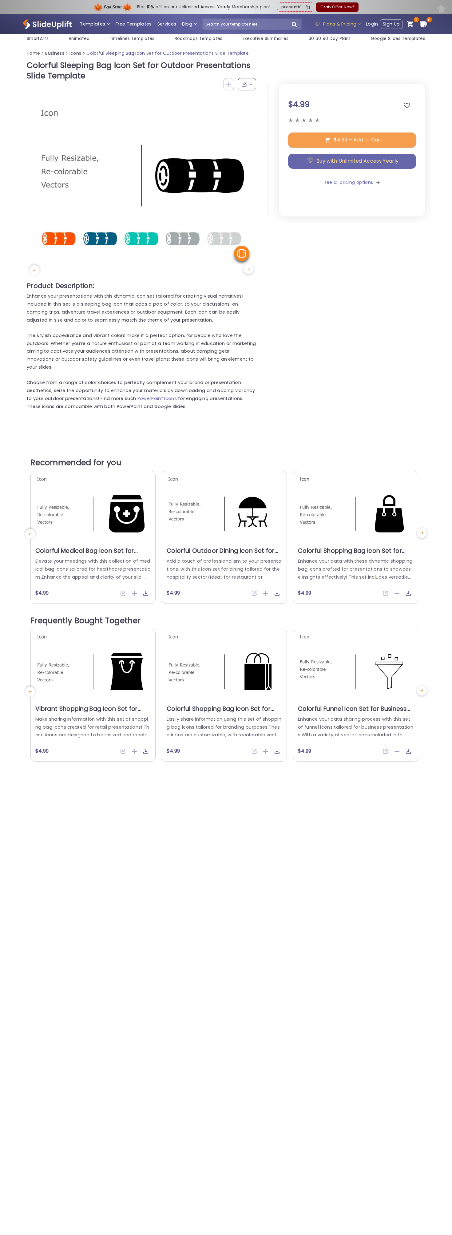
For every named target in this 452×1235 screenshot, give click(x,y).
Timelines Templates (132, 39)
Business (54, 53)
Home (33, 53)
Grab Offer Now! (337, 7)
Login (372, 24)
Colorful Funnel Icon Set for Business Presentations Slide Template (352, 713)
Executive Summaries (266, 39)
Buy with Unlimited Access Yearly (357, 160)
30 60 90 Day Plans (330, 39)
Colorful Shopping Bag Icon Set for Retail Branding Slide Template (219, 713)
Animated (79, 39)
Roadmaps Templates (199, 39)
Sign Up (391, 24)
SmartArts (38, 39)
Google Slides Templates (398, 39)
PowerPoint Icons (157, 398)
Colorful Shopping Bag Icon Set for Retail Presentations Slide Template (351, 555)
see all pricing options (348, 182)
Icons (75, 53)
